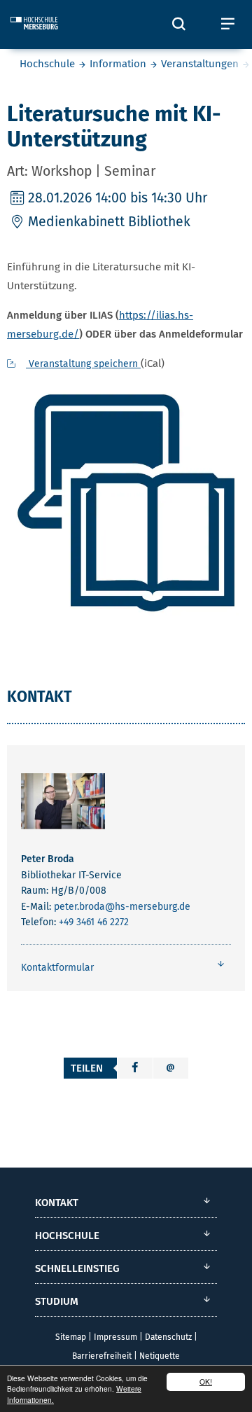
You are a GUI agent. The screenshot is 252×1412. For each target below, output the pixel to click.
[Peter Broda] (63, 804)
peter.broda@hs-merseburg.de (122, 907)
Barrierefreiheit (102, 1356)
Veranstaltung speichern (83, 364)
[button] (135, 1068)
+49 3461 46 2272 (94, 922)
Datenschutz (168, 1337)
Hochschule (47, 63)
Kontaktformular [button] (57, 968)
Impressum (115, 1337)
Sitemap (70, 1337)
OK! (206, 1381)
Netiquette (159, 1356)
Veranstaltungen (200, 63)
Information (118, 63)
